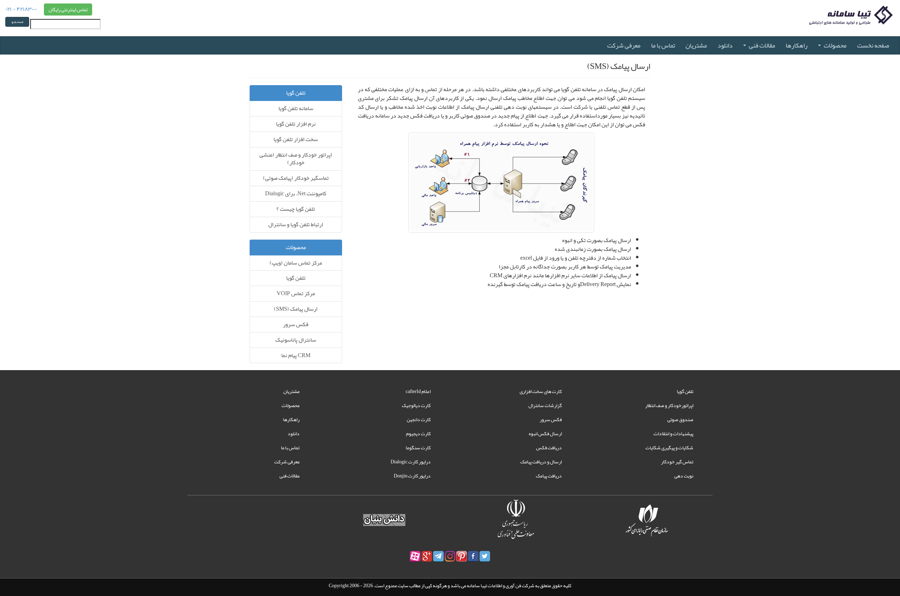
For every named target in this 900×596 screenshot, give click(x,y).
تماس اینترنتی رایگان (68, 9)
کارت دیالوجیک (416, 405)
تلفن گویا (296, 278)
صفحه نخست (873, 45)
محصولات (835, 45)
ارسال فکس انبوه (545, 433)
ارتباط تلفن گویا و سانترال (295, 224)
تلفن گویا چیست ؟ (295, 209)
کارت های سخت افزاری (541, 391)
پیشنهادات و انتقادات (673, 433)
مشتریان (696, 45)
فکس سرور (295, 324)
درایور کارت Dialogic (411, 462)
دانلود (725, 45)
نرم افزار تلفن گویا (296, 123)
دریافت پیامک (549, 476)
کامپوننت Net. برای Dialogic (295, 193)
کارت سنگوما (418, 447)
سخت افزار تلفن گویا (296, 139)
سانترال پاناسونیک (295, 339)
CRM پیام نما (295, 355)
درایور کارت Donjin (412, 476)
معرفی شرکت (624, 45)
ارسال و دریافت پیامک (541, 462)
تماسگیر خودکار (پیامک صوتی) (296, 178)
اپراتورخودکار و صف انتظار (669, 405)
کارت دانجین (419, 419)
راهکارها (797, 45)
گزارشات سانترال (545, 405)
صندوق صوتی (680, 419)
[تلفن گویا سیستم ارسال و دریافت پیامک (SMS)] (501, 184)
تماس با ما (663, 45)
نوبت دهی (683, 476)
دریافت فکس (549, 447)
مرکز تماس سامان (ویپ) (296, 262)
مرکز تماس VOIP (296, 293)
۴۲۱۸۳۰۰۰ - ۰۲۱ (21, 8)
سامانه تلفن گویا (295, 108)
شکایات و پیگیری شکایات (669, 447)
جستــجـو (17, 21)
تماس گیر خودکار (677, 462)
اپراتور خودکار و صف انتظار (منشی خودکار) (295, 159)
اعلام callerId (418, 391)
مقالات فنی (762, 45)
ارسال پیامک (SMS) (295, 309)
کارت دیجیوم (418, 433)
